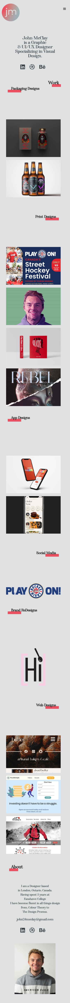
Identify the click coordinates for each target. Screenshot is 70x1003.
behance (42, 67)
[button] (64, 9)
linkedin (22, 67)
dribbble (32, 67)
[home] (10, 12)
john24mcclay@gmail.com (35, 919)
